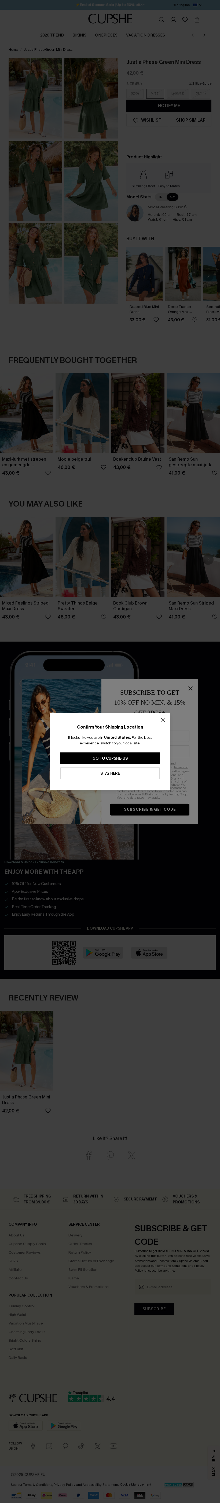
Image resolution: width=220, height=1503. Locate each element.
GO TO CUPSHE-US (110, 758)
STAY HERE (110, 773)
